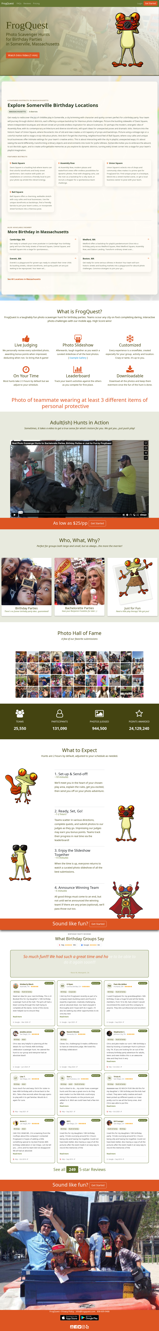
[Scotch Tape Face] (56, 668)
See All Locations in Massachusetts (24, 279)
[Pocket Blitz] (45, 656)
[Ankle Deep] (103, 656)
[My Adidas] (33, 679)
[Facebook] (76, 1327)
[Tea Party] (91, 668)
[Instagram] (84, 1327)
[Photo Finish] (115, 679)
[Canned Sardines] (91, 656)
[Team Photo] (126, 656)
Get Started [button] (150, 3)
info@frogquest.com (85, 1311)
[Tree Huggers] (56, 679)
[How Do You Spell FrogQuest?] (45, 668)
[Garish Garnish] (91, 691)
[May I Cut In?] (137, 668)
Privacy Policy (67, 1311)
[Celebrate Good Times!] (126, 679)
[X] (80, 1327)
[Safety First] (33, 668)
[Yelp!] (87, 1327)
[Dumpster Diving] (137, 679)
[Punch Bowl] (21, 656)
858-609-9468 (103, 1311)
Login (139, 3)
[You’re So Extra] (21, 668)
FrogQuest (7, 3)
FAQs (19, 3)
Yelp (114, 1067)
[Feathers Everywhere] (126, 668)
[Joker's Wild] (103, 668)
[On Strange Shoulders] (80, 656)
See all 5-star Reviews (79, 1169)
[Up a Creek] (21, 679)
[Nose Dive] (80, 691)
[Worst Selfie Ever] (103, 691)
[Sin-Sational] (56, 656)
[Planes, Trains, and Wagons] (68, 679)
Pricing (36, 3)
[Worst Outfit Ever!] (91, 679)
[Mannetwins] (137, 691)
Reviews (27, 3)
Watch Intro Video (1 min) (22, 55)
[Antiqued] (115, 668)
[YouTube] (72, 1327)
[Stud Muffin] (33, 656)
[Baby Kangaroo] (45, 679)
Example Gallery (78, 357)
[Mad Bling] (103, 679)
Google (20, 1022)
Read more (17, 1017)
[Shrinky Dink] (33, 691)
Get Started (97, 523)
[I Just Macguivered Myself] (80, 668)
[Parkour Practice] (68, 656)
